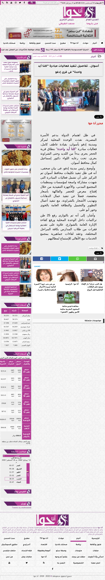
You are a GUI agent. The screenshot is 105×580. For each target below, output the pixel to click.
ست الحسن (50, 43)
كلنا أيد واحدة (66, 149)
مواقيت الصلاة (18, 452)
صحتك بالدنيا (9, 43)
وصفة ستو (61, 551)
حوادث (85, 43)
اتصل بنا (61, 563)
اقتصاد (44, 545)
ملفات (95, 551)
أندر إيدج (26, 545)
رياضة (22, 43)
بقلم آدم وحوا (61, 557)
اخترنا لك (21, 147)
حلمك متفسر (9, 551)
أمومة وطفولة (44, 551)
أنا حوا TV (74, 43)
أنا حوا (44, 557)
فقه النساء (27, 551)
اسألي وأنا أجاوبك (95, 557)
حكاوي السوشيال (9, 545)
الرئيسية (95, 539)
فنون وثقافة (34, 43)
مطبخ (63, 43)
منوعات (78, 551)
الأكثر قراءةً (20, 239)
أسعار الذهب (19, 354)
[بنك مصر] (52, 33)
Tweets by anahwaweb (21, 508)
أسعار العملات (18, 305)
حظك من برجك (78, 557)
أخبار (95, 43)
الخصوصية (78, 563)
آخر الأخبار (21, 58)
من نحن (9, 557)
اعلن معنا (95, 563)
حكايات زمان (26, 557)
